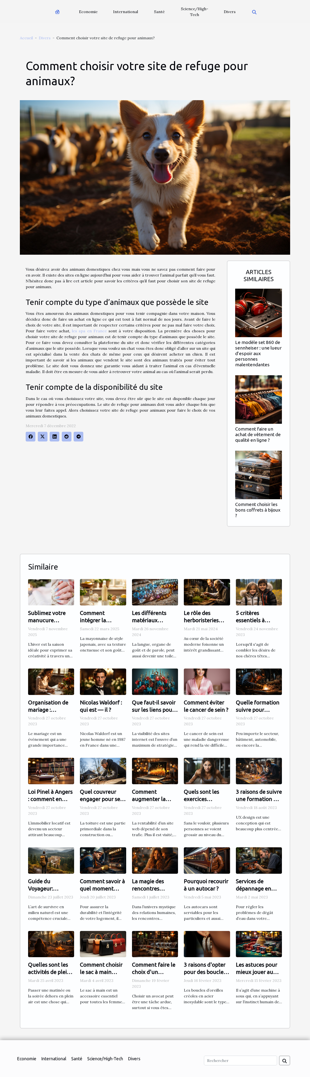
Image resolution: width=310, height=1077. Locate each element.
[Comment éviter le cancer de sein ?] (207, 681)
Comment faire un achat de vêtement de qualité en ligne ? (258, 434)
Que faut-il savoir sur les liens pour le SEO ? (154, 709)
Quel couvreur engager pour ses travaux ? (101, 799)
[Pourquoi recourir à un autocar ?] (207, 859)
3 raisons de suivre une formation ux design (259, 799)
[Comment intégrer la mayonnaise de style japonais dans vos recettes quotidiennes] (103, 591)
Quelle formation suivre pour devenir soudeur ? (258, 709)
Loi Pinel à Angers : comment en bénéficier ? (50, 799)
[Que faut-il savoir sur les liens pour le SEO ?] (155, 681)
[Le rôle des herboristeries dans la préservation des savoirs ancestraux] (207, 591)
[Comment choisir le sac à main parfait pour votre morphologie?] (103, 943)
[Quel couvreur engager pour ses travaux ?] (103, 770)
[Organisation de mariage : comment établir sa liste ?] (51, 681)
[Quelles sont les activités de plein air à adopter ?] (51, 943)
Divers (230, 11)
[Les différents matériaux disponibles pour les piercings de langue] (155, 591)
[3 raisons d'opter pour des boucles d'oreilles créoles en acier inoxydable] (207, 943)
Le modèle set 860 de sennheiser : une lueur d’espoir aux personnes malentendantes (258, 353)
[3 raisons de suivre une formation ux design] (259, 770)
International (125, 11)
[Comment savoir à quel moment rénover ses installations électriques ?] (103, 859)
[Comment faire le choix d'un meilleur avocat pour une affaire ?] (155, 943)
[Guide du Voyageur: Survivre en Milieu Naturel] (51, 859)
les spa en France (89, 330)
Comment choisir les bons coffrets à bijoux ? (257, 510)
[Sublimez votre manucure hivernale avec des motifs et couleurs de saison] (51, 591)
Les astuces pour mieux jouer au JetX (256, 972)
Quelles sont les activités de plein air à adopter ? (49, 972)
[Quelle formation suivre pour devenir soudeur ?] (259, 681)
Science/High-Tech (194, 11)
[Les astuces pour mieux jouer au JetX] (259, 943)
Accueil (26, 37)
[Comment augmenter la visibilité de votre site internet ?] (155, 770)
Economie (88, 11)
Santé (159, 11)
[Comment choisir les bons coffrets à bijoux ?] (258, 474)
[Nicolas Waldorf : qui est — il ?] (103, 681)
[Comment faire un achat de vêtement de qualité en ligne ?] (258, 399)
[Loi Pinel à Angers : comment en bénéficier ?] (51, 770)
